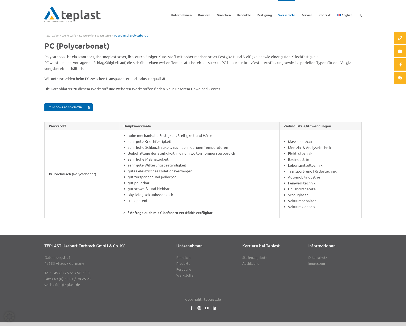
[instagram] (199, 308)
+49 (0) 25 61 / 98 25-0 (71, 272)
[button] (360, 14)
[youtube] (206, 308)
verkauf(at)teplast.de (62, 284)
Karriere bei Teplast (261, 245)
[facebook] (191, 308)
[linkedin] (214, 308)
